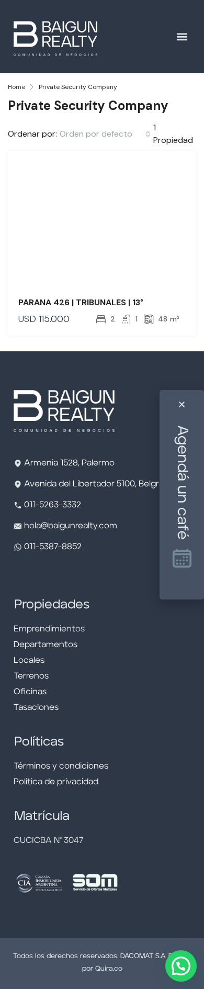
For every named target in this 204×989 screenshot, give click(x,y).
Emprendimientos (49, 629)
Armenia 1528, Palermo (69, 463)
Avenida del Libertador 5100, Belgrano (99, 484)
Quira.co (108, 968)
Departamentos (45, 645)
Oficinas (30, 692)
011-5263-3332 (52, 505)
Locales (29, 661)
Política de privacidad (56, 782)
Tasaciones (36, 708)
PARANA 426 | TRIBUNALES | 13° (80, 302)
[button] (181, 36)
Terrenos (31, 676)
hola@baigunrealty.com (70, 526)
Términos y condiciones (61, 766)
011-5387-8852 (52, 547)
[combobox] (105, 134)
